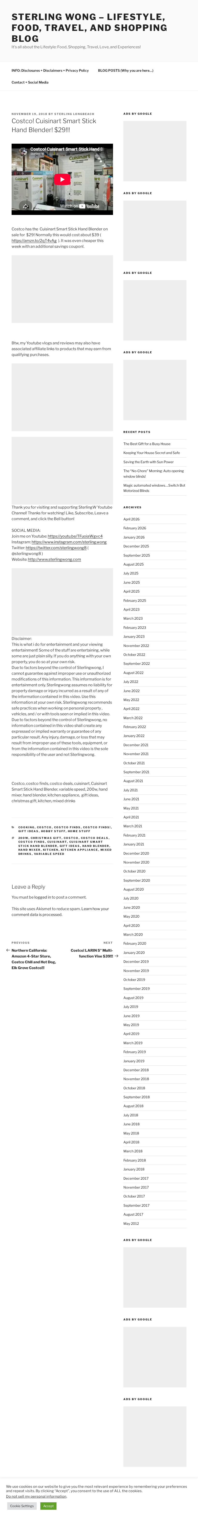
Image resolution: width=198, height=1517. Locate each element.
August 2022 (133, 673)
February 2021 (134, 835)
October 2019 (134, 980)
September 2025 (136, 555)
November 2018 (136, 1079)
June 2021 (131, 799)
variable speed (49, 854)
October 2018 (134, 1088)
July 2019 (130, 1007)
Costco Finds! (97, 827)
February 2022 (134, 727)
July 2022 (130, 682)
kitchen (51, 849)
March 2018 (132, 1151)
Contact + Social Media (30, 82)
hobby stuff (53, 831)
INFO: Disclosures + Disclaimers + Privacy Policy (50, 70)
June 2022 (131, 691)
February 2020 (134, 943)
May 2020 (131, 916)
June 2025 (131, 582)
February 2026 (134, 528)
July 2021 (130, 790)
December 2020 (136, 853)
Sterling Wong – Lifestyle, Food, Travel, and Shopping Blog (90, 28)
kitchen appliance (79, 849)
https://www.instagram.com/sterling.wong (69, 542)
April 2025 (131, 591)
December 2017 (135, 1178)
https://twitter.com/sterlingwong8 (56, 548)
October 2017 (134, 1196)
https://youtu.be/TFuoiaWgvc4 (75, 536)
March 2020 (133, 934)
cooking (26, 827)
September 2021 (136, 772)
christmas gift (46, 838)
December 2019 (136, 961)
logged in (42, 897)
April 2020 (131, 925)
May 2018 (131, 1133)
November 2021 (136, 754)
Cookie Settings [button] (22, 1506)
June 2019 (131, 1016)
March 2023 (133, 618)
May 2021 (131, 808)
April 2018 (131, 1142)
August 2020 (133, 889)
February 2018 (134, 1160)
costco (44, 827)
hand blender (95, 846)
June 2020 (131, 907)
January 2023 (134, 636)
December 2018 (136, 1070)
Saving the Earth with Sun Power (148, 462)
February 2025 (134, 600)
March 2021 (132, 826)
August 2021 (133, 781)
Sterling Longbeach (74, 114)
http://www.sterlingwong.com (54, 559)
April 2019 (131, 1034)
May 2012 (131, 1223)
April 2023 (131, 609)
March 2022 (132, 718)
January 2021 (133, 844)
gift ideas (28, 831)
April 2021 (131, 817)
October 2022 (134, 654)
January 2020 (134, 952)
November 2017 (136, 1187)
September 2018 (136, 1097)
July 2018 (130, 1115)
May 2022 (131, 700)
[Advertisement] (62, 289)
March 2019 (132, 1043)
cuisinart (57, 842)
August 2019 (133, 998)
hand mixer (29, 849)
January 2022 (133, 736)
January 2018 (133, 1169)
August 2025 (133, 564)
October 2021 (134, 763)
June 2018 (131, 1124)
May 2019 (131, 1025)
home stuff (79, 831)
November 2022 (136, 646)
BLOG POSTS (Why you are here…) (125, 70)
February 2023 (134, 627)
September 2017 (136, 1205)
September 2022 (136, 663)
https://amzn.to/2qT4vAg (34, 240)
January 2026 (134, 537)
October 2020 (134, 871)
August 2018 (133, 1106)
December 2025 (136, 546)
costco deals (95, 838)
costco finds (67, 827)
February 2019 (134, 1052)
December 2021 (135, 745)
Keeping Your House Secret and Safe (151, 453)
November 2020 (136, 862)
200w (23, 838)
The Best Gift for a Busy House (146, 444)
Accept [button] (48, 1506)
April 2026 (131, 519)
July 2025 (130, 573)
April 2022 (131, 709)
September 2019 (136, 988)
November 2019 (136, 971)
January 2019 (133, 1061)
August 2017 (133, 1214)
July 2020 (131, 898)
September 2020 (136, 880)
